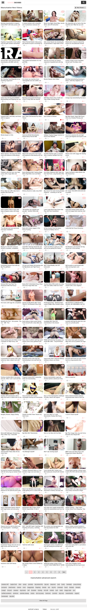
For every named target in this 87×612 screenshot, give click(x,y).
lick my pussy (40, 593)
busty (63, 584)
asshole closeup (24, 593)
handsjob (69, 584)
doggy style (67, 590)
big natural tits (39, 584)
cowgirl (4, 590)
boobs (32, 593)
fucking (40, 590)
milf (28, 590)
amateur (16, 590)
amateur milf (5, 584)
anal (58, 584)
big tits (54, 587)
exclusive (4, 587)
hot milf (46, 590)
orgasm (77, 593)
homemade (5, 596)
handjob (71, 587)
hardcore (47, 593)
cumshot (54, 593)
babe (61, 590)
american (15, 593)
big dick (12, 596)
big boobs (23, 590)
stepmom (53, 584)
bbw (20, 584)
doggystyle (30, 587)
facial (65, 587)
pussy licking (77, 584)
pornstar (30, 584)
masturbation (69, 593)
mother (52, 590)
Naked (14, 3)
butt (57, 590)
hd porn (9, 590)
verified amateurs (6, 593)
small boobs (12, 587)
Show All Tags (43, 600)
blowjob (78, 587)
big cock (61, 593)
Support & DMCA (33, 609)
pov (74, 590)
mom (24, 587)
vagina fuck (13, 584)
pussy (24, 584)
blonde (44, 587)
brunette (33, 590)
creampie (60, 587)
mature (19, 587)
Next (64, 572)
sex (49, 587)
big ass (47, 584)
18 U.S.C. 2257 (54, 609)
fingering (38, 587)
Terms (45, 609)
